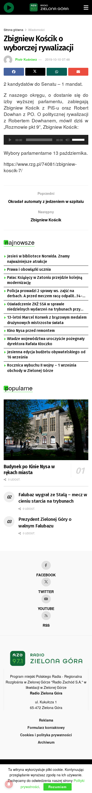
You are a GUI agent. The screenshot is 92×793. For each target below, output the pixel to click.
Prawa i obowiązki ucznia (29, 269)
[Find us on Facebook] (46, 565)
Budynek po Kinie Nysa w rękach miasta (29, 469)
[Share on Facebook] (14, 72)
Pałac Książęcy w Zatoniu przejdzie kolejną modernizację (44, 280)
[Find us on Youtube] (46, 599)
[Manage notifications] (9, 784)
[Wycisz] (67, 139)
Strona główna (13, 30)
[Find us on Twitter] (46, 582)
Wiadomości (36, 30)
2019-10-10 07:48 (57, 59)
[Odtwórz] (10, 139)
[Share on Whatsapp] (57, 72)
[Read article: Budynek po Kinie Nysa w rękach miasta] (46, 429)
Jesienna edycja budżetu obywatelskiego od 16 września (46, 355)
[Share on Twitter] (35, 72)
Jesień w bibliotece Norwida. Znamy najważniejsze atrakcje (38, 259)
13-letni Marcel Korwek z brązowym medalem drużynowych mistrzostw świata (47, 320)
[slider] (79, 139)
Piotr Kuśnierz (26, 59)
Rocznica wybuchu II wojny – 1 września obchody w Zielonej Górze (41, 368)
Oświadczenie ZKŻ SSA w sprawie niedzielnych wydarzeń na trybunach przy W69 (43, 307)
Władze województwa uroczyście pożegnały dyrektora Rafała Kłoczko (46, 341)
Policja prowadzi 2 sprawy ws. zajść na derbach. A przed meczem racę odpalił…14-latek (44, 294)
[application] (46, 140)
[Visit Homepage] (49, 7)
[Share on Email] (78, 72)
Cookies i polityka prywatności (46, 734)
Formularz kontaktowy (46, 727)
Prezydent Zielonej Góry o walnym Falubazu (44, 522)
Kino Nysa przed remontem (31, 330)
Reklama (46, 720)
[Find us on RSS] (46, 615)
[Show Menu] (86, 7)
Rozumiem (57, 786)
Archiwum (46, 742)
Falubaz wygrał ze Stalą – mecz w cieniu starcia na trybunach (52, 498)
